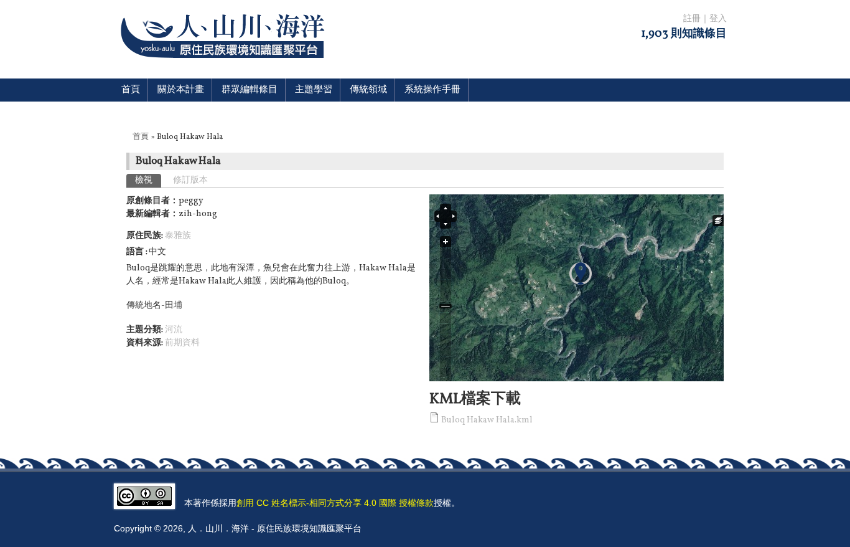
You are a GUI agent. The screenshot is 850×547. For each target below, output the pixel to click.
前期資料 (182, 343)
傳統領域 (368, 90)
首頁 (130, 90)
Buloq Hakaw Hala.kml (487, 420)
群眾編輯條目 (250, 90)
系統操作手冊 (432, 90)
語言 (136, 252)
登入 (718, 19)
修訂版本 (190, 180)
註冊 (692, 19)
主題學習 (313, 90)
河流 (173, 330)
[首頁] (225, 66)
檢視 (148, 180)
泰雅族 (178, 236)
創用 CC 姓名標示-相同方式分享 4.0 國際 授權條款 (335, 503)
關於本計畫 (180, 90)
